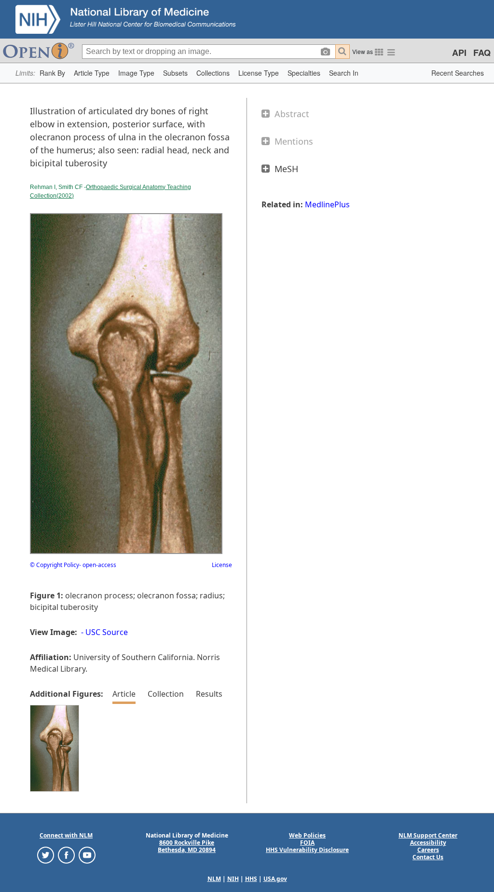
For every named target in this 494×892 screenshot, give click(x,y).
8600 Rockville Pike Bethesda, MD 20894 (187, 846)
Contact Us (427, 857)
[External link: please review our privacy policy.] (45, 855)
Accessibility (428, 842)
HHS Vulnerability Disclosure (307, 850)
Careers (428, 850)
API (459, 52)
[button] (52, 73)
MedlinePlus (327, 204)
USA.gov (275, 879)
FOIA (307, 842)
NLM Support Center (427, 835)
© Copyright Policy (54, 565)
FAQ (482, 52)
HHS (251, 879)
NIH (233, 879)
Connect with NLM (66, 835)
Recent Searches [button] (457, 73)
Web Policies (307, 835)
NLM (214, 879)
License (222, 565)
